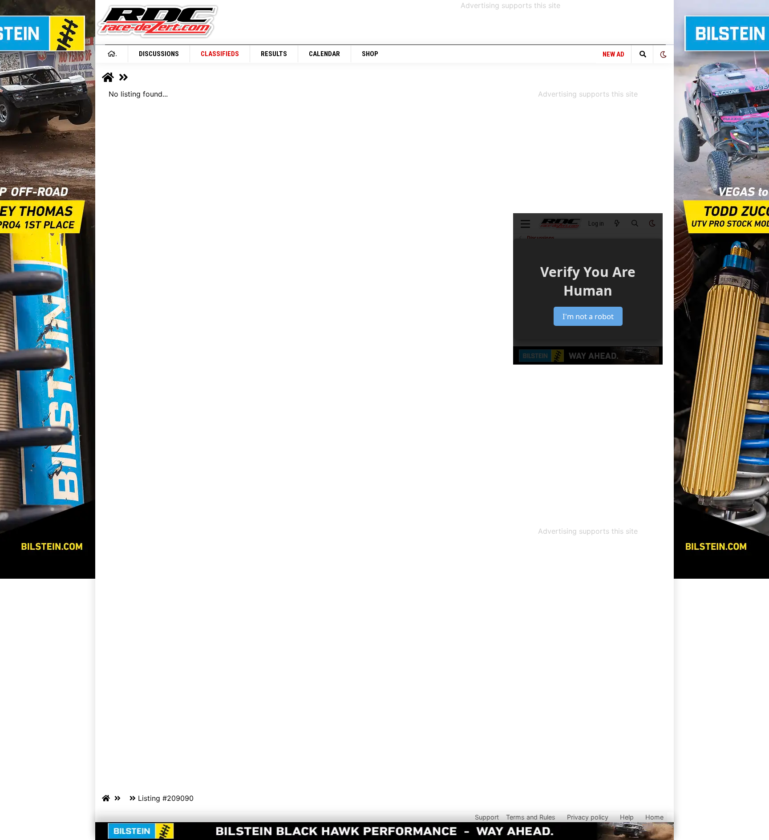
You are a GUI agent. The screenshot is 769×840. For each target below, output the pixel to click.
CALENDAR (324, 54)
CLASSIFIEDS (220, 54)
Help (627, 817)
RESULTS (274, 54)
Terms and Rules (530, 817)
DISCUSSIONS (159, 54)
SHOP (370, 54)
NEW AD (613, 54)
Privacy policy (587, 817)
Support (487, 817)
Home (654, 817)
